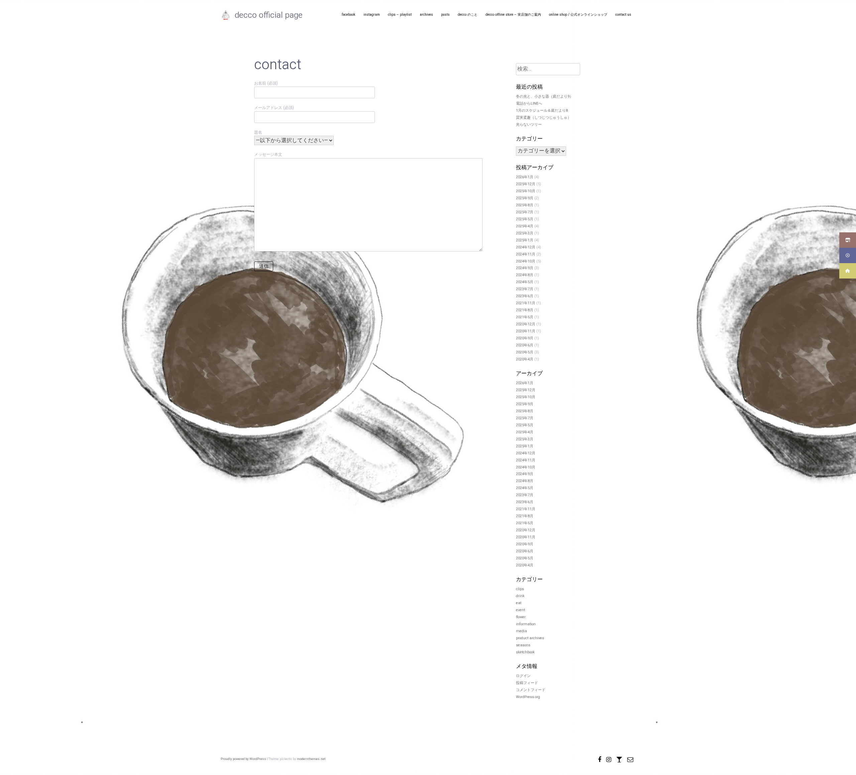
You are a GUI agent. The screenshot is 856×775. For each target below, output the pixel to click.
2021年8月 (524, 310)
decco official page (269, 15)
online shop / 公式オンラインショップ (578, 14)
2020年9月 (524, 338)
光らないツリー (529, 124)
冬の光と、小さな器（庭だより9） (544, 96)
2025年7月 (524, 212)
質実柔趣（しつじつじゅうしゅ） (543, 117)
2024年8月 (524, 275)
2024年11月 (525, 254)
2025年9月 (524, 198)
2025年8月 (524, 205)
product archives (530, 638)
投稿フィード (527, 683)
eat (518, 603)
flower (521, 617)
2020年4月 (524, 359)
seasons (523, 645)
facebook (348, 14)
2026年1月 (524, 177)
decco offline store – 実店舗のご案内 (513, 14)
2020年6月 (524, 345)
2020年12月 (525, 324)
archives (426, 14)
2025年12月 (525, 184)
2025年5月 (524, 219)
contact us (623, 14)
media (521, 631)
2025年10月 (525, 191)
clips (520, 589)
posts (445, 14)
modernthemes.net (311, 759)
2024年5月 (524, 282)
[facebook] (599, 759)
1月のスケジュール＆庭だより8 (542, 110)
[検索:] (548, 69)
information (526, 624)
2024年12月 (525, 247)
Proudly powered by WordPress (244, 759)
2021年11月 (525, 303)
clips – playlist (400, 14)
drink (520, 596)
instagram (371, 14)
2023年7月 (524, 289)
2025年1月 (524, 240)
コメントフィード (530, 690)
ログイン (523, 676)
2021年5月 (524, 317)
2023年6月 (524, 296)
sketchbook (525, 652)
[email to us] (630, 759)
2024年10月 (525, 261)
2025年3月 (524, 233)
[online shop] (619, 759)
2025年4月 (524, 226)
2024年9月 (524, 268)
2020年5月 (524, 352)
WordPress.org (528, 697)
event (520, 610)
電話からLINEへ (529, 103)
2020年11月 (525, 331)
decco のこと (467, 14)
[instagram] (608, 759)
